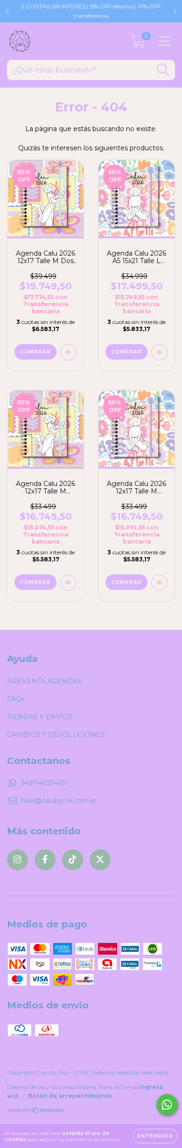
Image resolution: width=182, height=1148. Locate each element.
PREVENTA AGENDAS (44, 681)
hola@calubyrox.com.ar (58, 800)
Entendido (155, 1136)
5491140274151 (44, 783)
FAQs (16, 699)
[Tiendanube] (36, 1111)
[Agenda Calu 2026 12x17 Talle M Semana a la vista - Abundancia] (68, 582)
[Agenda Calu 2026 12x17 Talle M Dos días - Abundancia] (68, 352)
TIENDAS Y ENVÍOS (40, 717)
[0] (138, 43)
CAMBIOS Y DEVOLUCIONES (56, 734)
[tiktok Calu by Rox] (72, 859)
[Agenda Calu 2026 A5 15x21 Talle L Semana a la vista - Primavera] (159, 352)
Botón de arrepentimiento (70, 1095)
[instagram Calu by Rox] (17, 859)
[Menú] (164, 41)
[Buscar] (163, 70)
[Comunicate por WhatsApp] (166, 1104)
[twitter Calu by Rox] (100, 859)
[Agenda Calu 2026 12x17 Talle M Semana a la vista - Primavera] (159, 582)
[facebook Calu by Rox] (45, 859)
